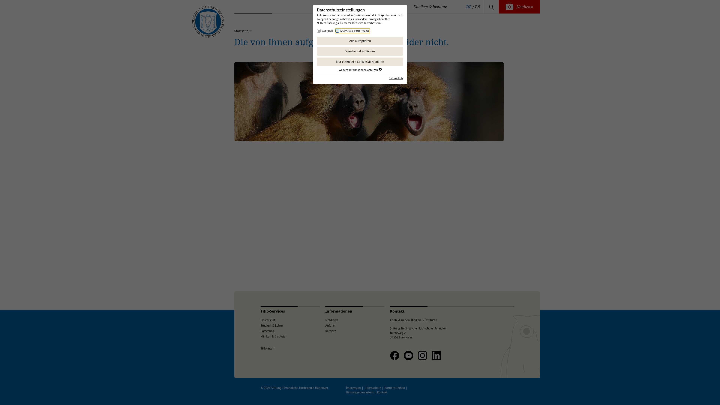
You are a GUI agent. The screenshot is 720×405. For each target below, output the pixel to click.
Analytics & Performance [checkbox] (355, 30)
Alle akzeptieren (360, 41)
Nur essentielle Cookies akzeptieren (360, 62)
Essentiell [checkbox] (327, 30)
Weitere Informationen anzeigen (359, 70)
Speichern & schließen (360, 51)
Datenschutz (396, 78)
